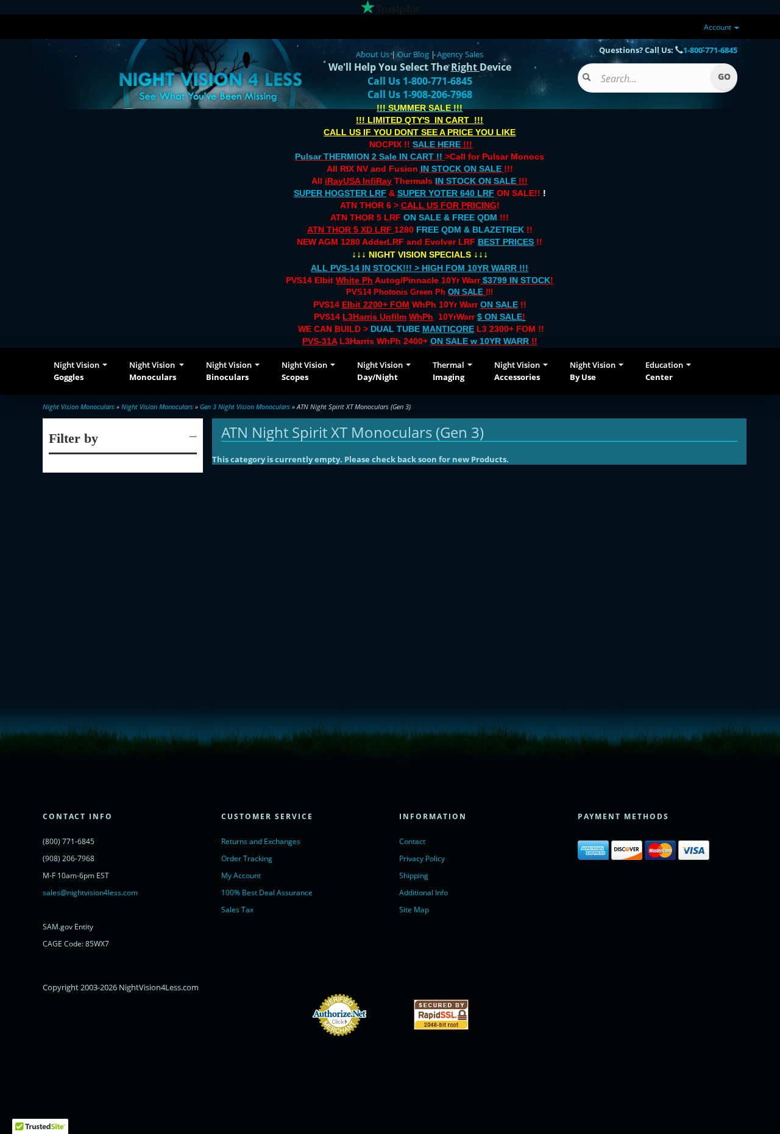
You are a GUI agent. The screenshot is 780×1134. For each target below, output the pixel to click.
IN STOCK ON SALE (461, 169)
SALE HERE (437, 144)
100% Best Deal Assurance (267, 892)
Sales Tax (237, 909)
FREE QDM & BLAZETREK (471, 229)
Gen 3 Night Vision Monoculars (245, 406)
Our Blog (413, 54)
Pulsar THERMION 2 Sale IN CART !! (370, 156)
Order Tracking (246, 858)
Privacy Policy (422, 858)
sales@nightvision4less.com (90, 892)
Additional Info (423, 892)
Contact (412, 841)
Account (718, 27)
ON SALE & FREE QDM (450, 217)
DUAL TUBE (422, 329)
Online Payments (390, 1015)
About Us (372, 54)
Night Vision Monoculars (79, 406)
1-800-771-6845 (710, 49)
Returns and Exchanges (260, 841)
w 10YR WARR (498, 341)
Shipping (413, 875)
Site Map (414, 909)
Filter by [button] (73, 438)
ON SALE (465, 292)
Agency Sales (460, 54)
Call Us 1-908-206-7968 (419, 94)
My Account (241, 875)
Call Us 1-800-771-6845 (419, 81)
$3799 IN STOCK (516, 280)
